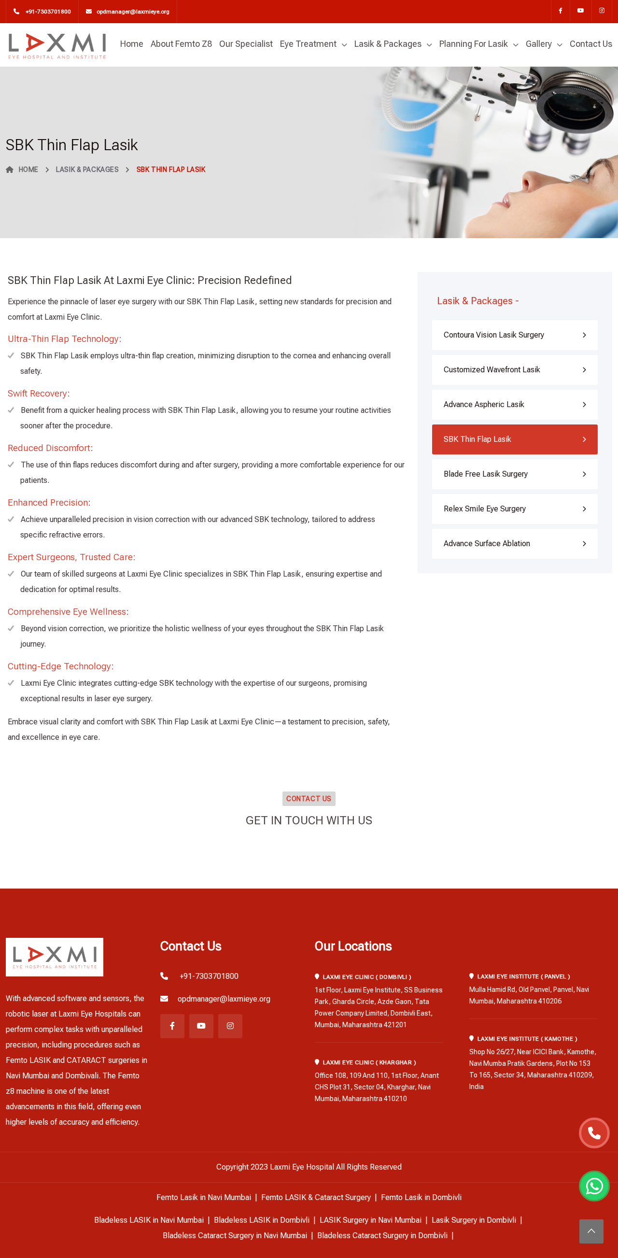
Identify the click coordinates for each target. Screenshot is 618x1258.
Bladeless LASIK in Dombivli (261, 1220)
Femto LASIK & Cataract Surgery (316, 1197)
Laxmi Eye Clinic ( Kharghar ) (369, 1062)
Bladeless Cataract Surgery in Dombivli (382, 1235)
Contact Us (591, 44)
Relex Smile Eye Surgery (485, 508)
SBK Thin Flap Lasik (477, 439)
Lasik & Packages (387, 44)
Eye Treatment (308, 44)
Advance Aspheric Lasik (484, 404)
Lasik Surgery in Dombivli (474, 1220)
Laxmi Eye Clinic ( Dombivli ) (367, 977)
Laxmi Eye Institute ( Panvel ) (524, 976)
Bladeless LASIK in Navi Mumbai (149, 1220)
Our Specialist (246, 44)
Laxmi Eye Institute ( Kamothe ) (527, 1038)
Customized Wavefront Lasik (492, 369)
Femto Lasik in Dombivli (421, 1197)
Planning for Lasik (473, 44)
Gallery (539, 44)
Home (131, 44)
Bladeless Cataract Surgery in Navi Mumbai (235, 1235)
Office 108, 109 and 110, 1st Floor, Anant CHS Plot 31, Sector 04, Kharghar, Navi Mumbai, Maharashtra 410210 (377, 1087)
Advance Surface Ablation (487, 543)
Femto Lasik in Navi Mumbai (203, 1197)
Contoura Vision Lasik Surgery (494, 334)
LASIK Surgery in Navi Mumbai (370, 1220)
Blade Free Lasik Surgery (486, 474)
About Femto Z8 (181, 44)
